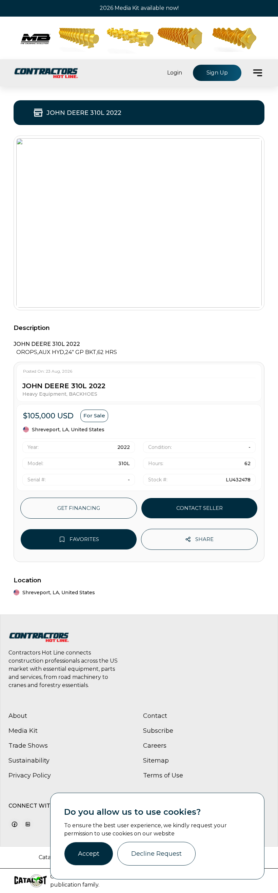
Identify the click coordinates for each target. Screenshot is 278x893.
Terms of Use (163, 775)
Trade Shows (28, 745)
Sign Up (217, 72)
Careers (154, 745)
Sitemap (156, 760)
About (17, 716)
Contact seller (199, 508)
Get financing (78, 508)
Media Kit (23, 730)
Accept (88, 853)
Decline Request (156, 853)
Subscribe (158, 730)
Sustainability (28, 760)
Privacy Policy (29, 775)
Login (174, 72)
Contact (155, 716)
